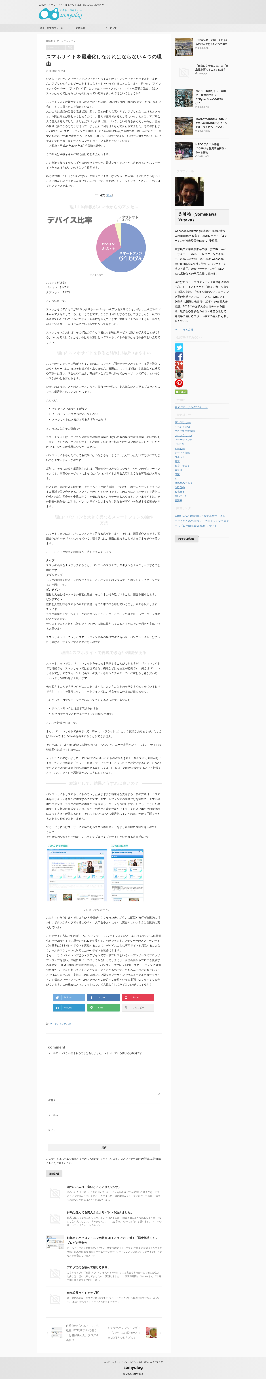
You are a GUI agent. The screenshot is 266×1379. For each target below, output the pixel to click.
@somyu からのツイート (191, 407)
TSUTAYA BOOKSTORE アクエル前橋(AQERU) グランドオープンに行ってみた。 (211, 122)
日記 (69, 1023)
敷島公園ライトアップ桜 (83, 1292)
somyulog (133, 1367)
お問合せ (80, 28)
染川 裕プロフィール (51, 28)
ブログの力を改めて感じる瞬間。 (88, 1267)
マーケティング (58, 1023)
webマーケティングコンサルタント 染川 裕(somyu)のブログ (133, 1362)
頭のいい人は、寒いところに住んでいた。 (94, 1187)
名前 (51, 1100)
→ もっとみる (184, 329)
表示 (109, 195)
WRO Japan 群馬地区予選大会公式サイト (200, 516)
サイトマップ (109, 28)
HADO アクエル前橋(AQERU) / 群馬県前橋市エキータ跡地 (211, 148)
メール (53, 1115)
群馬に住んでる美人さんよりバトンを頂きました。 (100, 1212)
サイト (52, 1130)
